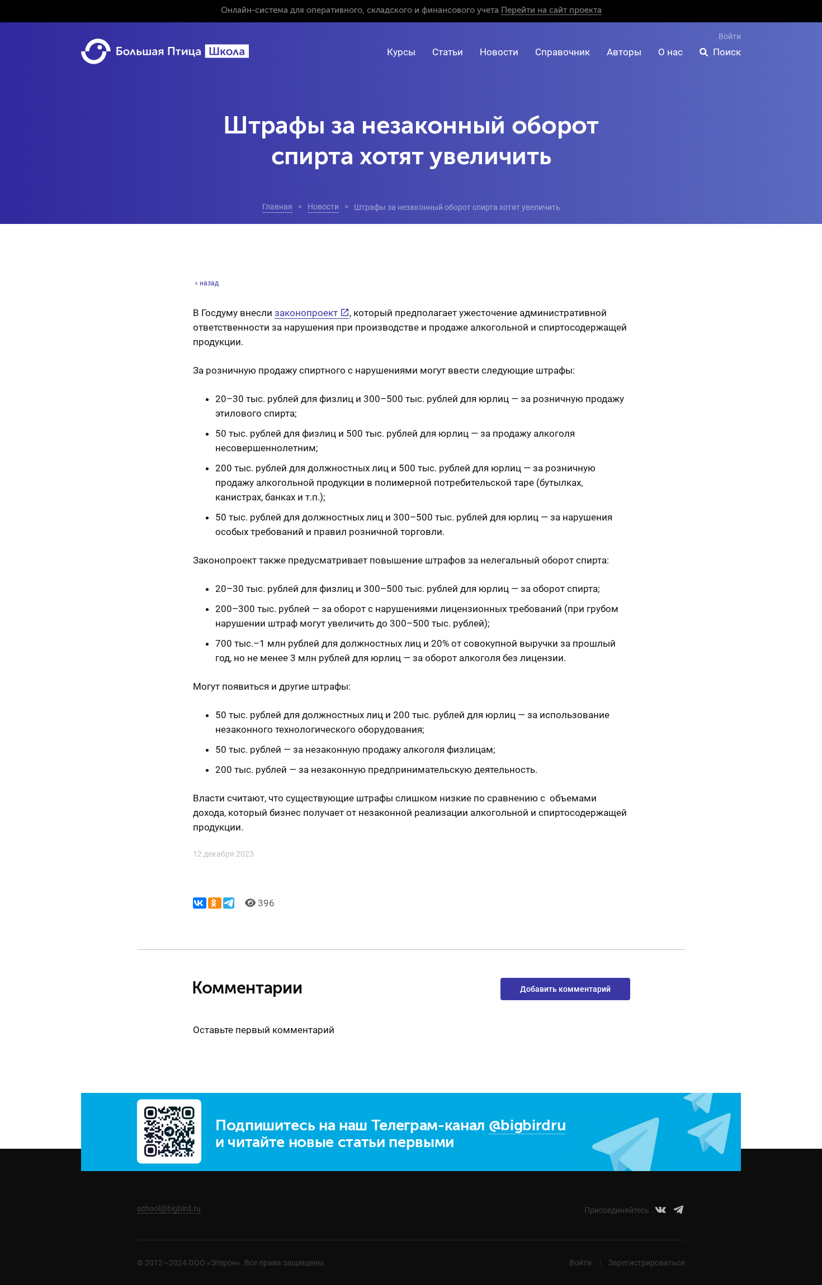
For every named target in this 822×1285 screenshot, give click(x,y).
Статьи (447, 52)
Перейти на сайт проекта (551, 10)
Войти (730, 36)
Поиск (727, 52)
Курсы (401, 52)
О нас (670, 52)
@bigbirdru (527, 1126)
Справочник (562, 52)
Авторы (624, 52)
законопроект (306, 312)
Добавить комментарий (565, 989)
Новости (499, 52)
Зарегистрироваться (646, 1262)
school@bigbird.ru (169, 1208)
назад (209, 283)
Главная (277, 206)
